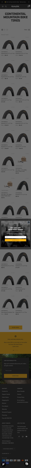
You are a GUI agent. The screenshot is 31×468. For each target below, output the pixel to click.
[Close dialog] (29, 222)
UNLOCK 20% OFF (15, 240)
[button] (26, 463)
